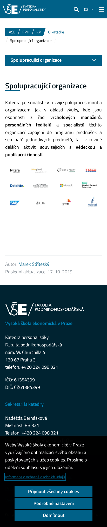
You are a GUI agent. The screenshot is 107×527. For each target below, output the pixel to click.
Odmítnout (53, 515)
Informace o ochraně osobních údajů (35, 477)
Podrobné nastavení (54, 503)
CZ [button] (86, 9)
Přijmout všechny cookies (53, 491)
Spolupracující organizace (36, 59)
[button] (76, 9)
